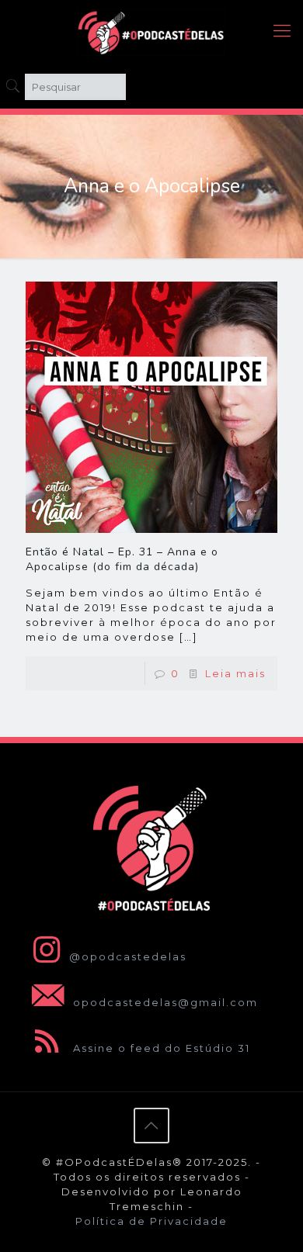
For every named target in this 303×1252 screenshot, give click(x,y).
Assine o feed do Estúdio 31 (159, 1048)
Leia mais (235, 673)
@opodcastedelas (127, 956)
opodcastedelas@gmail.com (163, 1002)
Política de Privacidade (151, 1221)
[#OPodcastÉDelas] (151, 31)
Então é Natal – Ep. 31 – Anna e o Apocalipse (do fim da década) (122, 559)
